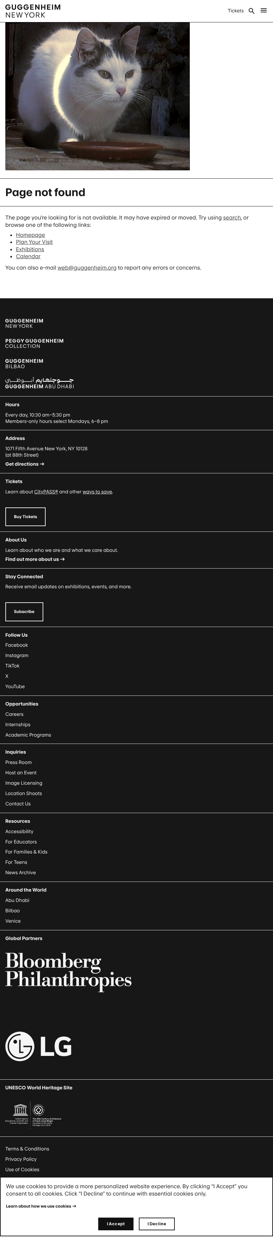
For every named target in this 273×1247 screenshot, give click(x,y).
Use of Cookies (22, 1170)
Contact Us (18, 804)
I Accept (116, 1223)
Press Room (18, 762)
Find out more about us (32, 559)
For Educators (21, 842)
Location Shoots (23, 793)
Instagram (17, 655)
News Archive (20, 873)
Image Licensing (23, 783)
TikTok (12, 666)
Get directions (22, 464)
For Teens (16, 862)
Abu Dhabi (17, 900)
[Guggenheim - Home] (32, 11)
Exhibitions (30, 249)
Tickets (236, 11)
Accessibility (19, 831)
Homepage (30, 234)
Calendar (28, 256)
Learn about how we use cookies (38, 1206)
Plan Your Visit (34, 242)
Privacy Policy (21, 1159)
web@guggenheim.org (87, 267)
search (232, 217)
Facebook (16, 645)
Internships (17, 725)
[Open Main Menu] (264, 11)
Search (252, 11)
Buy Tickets (25, 516)
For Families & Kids (26, 852)
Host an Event (21, 773)
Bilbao (12, 911)
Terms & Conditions (27, 1149)
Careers (14, 714)
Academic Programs (28, 735)
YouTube (15, 686)
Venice (13, 921)
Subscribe (24, 611)
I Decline (156, 1223)
